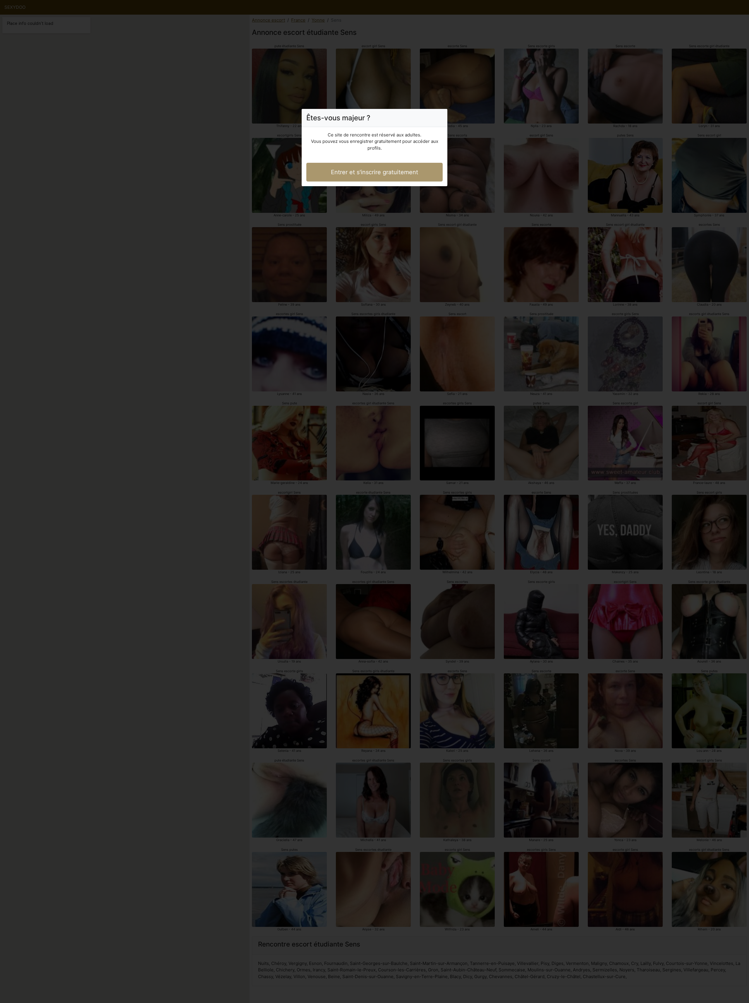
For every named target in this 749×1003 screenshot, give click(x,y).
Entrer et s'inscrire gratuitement (374, 172)
